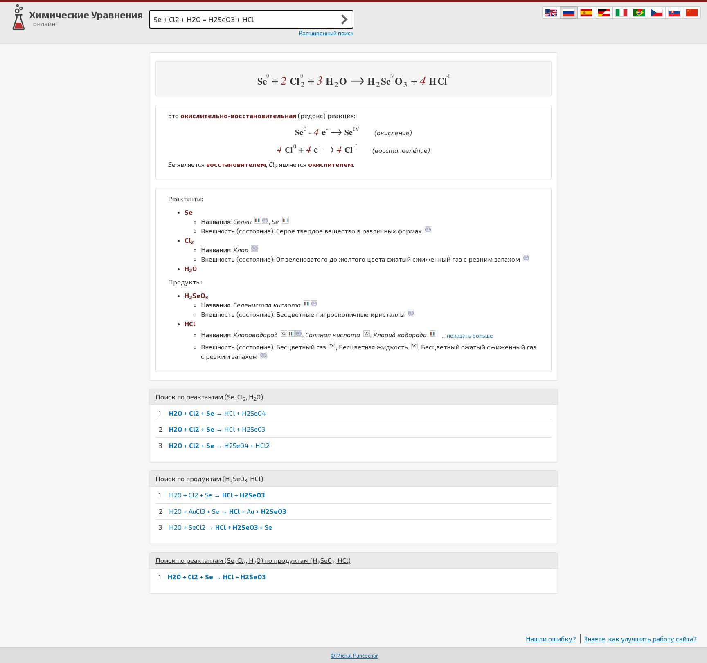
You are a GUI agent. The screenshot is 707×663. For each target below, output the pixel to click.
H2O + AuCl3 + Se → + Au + (227, 511)
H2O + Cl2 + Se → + (217, 495)
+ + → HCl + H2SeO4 (217, 413)
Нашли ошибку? (551, 639)
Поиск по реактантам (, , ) (209, 397)
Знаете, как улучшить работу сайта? (640, 639)
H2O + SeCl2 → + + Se (220, 527)
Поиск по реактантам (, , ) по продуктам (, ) (253, 560)
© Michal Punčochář (354, 655)
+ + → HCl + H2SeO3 (217, 429)
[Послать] (344, 19)
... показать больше (467, 335)
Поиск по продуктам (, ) (209, 478)
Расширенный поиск (326, 32)
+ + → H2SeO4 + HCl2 (219, 445)
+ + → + (217, 576)
